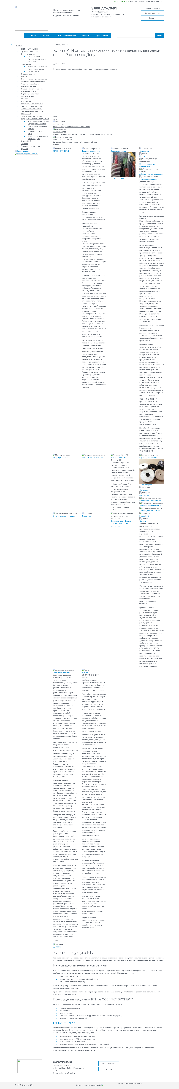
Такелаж (24, 143)
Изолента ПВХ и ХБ (29, 91)
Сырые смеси (33, 71)
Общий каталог (158, 1)
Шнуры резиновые (28, 86)
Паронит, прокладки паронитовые (34, 79)
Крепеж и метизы (145, 1)
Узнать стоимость (152, 8)
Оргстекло (25, 99)
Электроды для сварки (30, 146)
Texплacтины (26, 64)
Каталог (19, 45)
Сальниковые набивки (30, 84)
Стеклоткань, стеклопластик (32, 104)
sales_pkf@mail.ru (104, 17)
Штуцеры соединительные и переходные (38, 137)
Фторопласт (26, 114)
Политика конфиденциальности (129, 1083)
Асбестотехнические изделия (33, 81)
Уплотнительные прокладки (32, 111)
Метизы (24, 76)
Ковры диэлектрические (37, 66)
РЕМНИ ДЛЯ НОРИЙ (29, 49)
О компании (31, 35)
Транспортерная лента (30, 51)
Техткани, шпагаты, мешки (31, 109)
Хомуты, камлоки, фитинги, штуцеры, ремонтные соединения (35, 117)
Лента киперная (27, 96)
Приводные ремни (28, 54)
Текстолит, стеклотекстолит (32, 106)
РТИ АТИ (133, 1)
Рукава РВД (26, 141)
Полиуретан (26, 101)
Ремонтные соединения (37, 126)
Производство (102, 35)
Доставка (46, 35)
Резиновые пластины (36, 69)
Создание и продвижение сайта (88, 1085)
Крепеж (24, 148)
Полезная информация (66, 35)
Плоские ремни (34, 56)
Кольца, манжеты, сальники (32, 89)
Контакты (152, 18)
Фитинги (31, 129)
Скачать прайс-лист (152, 13)
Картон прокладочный (30, 94)
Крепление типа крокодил (38, 121)
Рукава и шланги (28, 74)
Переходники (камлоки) (37, 124)
